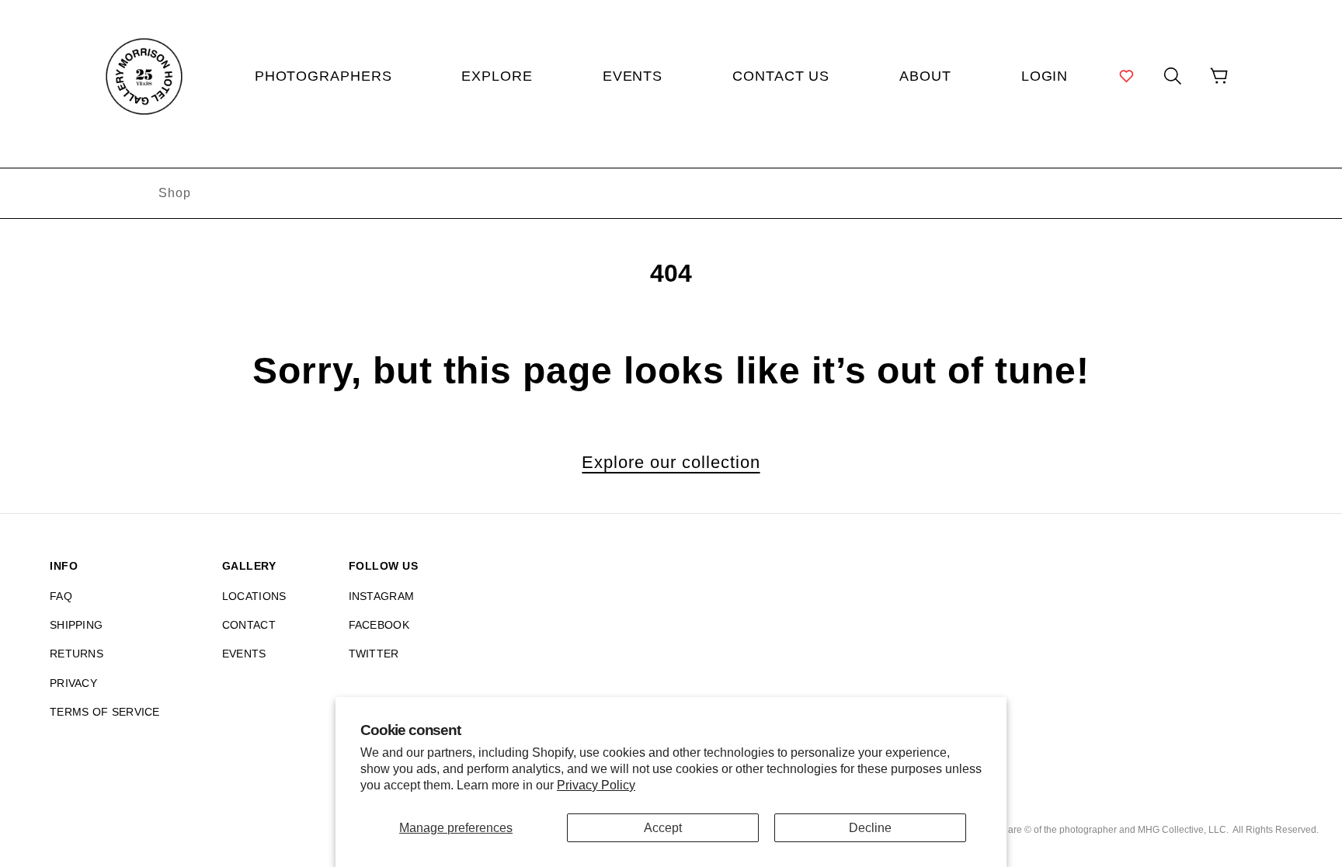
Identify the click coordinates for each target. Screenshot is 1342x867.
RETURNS (76, 653)
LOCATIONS (254, 596)
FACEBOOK (379, 625)
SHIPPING (76, 625)
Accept (663, 827)
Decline (870, 827)
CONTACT (249, 625)
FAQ (61, 596)
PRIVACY (73, 683)
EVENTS (244, 653)
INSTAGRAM (382, 596)
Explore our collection (671, 462)
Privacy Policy (596, 785)
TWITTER (374, 653)
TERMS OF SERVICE (105, 712)
